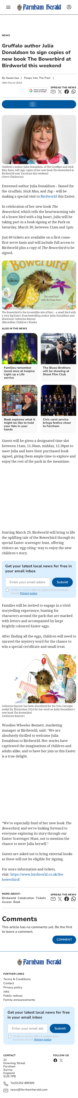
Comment (64, 940)
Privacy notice (28, 593)
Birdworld (49, 196)
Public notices (12, 996)
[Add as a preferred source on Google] (38, 91)
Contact (8, 983)
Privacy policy (12, 987)
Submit (62, 582)
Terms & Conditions (17, 979)
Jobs (6, 992)
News (6, 35)
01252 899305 (24, 1083)
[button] (8, 7)
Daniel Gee (12, 78)
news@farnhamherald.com (29, 1090)
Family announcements (19, 1000)
